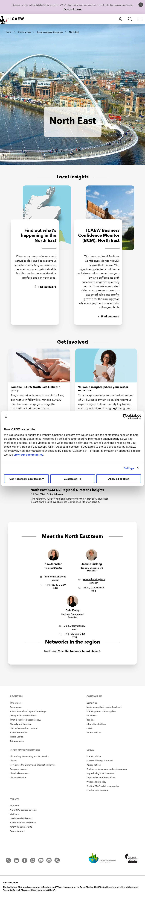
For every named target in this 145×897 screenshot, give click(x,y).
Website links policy (96, 781)
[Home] (14, 19)
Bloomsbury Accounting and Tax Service (29, 756)
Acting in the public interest (23, 715)
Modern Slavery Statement (99, 760)
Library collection (18, 777)
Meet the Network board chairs (78, 651)
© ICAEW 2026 (10, 882)
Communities (24, 32)
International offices (96, 724)
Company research (19, 769)
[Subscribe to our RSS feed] (57, 860)
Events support (17, 831)
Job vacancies (17, 741)
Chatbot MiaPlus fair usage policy (102, 786)
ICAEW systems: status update (101, 711)
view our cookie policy (28, 454)
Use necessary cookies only (26, 478)
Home (8, 32)
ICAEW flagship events (21, 826)
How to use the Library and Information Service (33, 764)
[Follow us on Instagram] (32, 860)
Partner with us (93, 732)
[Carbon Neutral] (104, 858)
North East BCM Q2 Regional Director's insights (67, 490)
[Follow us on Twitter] (8, 860)
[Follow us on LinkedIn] (16, 860)
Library (13, 760)
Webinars (14, 814)
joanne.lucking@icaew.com (94, 581)
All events (14, 805)
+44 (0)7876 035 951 (93, 589)
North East (74, 32)
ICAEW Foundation (19, 732)
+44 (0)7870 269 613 (55, 586)
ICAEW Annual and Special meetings (28, 711)
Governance (16, 707)
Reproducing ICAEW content (100, 773)
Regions (90, 719)
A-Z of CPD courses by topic (23, 810)
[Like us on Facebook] (24, 860)
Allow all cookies (118, 478)
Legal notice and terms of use (100, 777)
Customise (70, 478)
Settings (129, 468)
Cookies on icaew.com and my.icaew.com (106, 769)
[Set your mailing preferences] (49, 860)
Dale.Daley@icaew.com (74, 627)
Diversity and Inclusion (20, 724)
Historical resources (19, 773)
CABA (89, 728)
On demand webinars (20, 818)
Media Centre (16, 736)
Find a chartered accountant (23, 728)
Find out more (72, 9)
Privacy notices (93, 764)
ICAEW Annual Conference (23, 822)
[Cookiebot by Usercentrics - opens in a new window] (125, 416)
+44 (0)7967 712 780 (74, 635)
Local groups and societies (50, 32)
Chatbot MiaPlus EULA (97, 790)
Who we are (16, 702)
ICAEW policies (93, 756)
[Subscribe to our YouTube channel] (41, 860)
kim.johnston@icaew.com (55, 578)
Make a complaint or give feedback (104, 707)
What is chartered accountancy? (25, 719)
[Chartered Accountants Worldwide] (130, 858)
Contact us (91, 702)
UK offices (91, 715)
